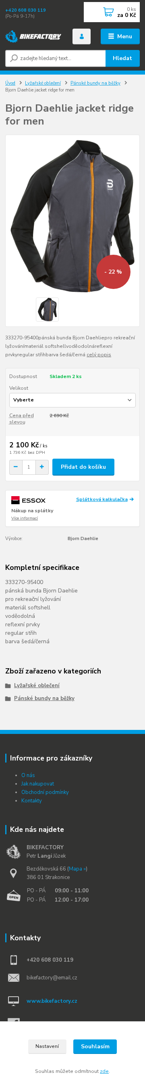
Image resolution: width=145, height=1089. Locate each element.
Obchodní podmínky (45, 792)
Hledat (122, 58)
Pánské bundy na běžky (95, 83)
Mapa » (77, 869)
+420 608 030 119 (25, 10)
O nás (28, 775)
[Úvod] (33, 36)
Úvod (10, 83)
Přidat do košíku (83, 467)
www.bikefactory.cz (52, 1001)
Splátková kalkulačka (102, 499)
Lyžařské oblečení (43, 83)
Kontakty (31, 800)
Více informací (24, 518)
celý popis (99, 354)
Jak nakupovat (37, 784)
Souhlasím (95, 1046)
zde (104, 1071)
